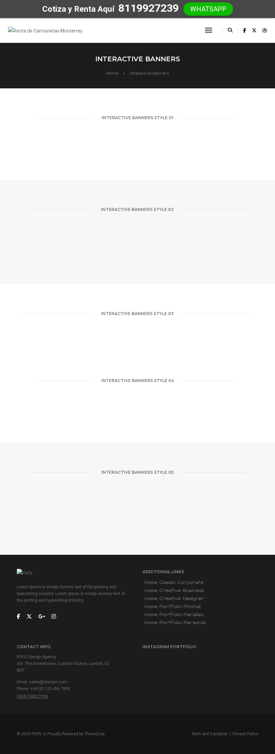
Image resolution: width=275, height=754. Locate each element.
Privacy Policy (245, 734)
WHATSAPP (208, 9)
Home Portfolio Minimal (172, 606)
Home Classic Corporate (174, 582)
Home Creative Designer (174, 598)
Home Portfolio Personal (175, 622)
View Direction (32, 696)
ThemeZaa (94, 734)
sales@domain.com (48, 682)
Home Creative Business (174, 590)
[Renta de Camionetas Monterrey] (45, 30)
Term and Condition (209, 734)
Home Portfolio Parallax (174, 614)
